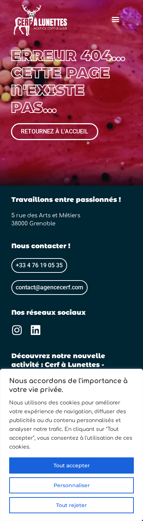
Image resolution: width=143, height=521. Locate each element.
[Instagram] (16, 330)
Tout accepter (72, 465)
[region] (71, 445)
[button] (115, 19)
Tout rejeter (71, 505)
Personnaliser (72, 485)
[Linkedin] (35, 330)
